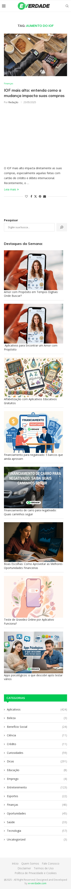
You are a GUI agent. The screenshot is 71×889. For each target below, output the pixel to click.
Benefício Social (37, 727)
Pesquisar (11, 220)
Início (15, 863)
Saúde (37, 822)
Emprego (37, 779)
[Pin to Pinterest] (40, 196)
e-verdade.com (37, 883)
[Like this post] (26, 196)
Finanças (37, 805)
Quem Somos (30, 863)
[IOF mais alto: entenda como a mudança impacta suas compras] (35, 55)
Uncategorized (37, 839)
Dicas (37, 761)
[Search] (67, 6)
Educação (37, 770)
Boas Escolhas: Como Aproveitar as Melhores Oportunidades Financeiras (33, 566)
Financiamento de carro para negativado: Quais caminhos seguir (30, 512)
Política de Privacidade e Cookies (36, 873)
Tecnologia (37, 831)
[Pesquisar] (61, 227)
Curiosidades (37, 753)
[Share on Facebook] (31, 196)
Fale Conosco (50, 863)
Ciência (37, 735)
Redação (13, 102)
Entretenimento (37, 787)
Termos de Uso (44, 868)
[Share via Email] (44, 196)
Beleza (37, 718)
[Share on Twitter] (35, 196)
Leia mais (10, 189)
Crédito (37, 744)
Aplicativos (37, 709)
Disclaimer (24, 868)
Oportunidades (37, 813)
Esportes (37, 796)
